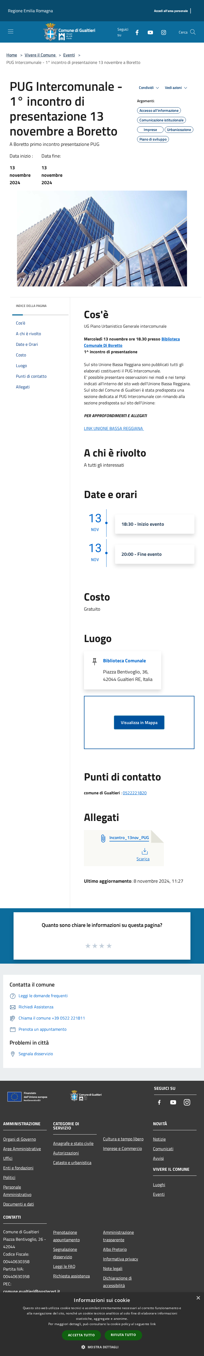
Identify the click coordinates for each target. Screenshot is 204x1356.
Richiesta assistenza (71, 1276)
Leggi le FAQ (64, 1266)
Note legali (112, 1268)
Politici (9, 1177)
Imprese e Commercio (122, 1148)
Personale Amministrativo (17, 1191)
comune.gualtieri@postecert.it (31, 1291)
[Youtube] (148, 31)
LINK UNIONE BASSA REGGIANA (114, 428)
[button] (101, 1347)
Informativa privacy (120, 1259)
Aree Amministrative (22, 1148)
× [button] (198, 1298)
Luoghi (159, 1184)
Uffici (7, 1158)
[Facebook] (135, 31)
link (153, 1324)
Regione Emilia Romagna (30, 10)
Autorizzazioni (66, 1153)
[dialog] (102, 1324)
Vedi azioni (173, 88)
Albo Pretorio (115, 1249)
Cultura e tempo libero (123, 1139)
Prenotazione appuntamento (66, 1236)
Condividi (146, 88)
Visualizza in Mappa (139, 722)
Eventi (69, 55)
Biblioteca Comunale (124, 660)
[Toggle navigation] (10, 31)
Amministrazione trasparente (118, 1236)
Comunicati (163, 1148)
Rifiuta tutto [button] (123, 1335)
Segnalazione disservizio (65, 1253)
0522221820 (135, 793)
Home (11, 55)
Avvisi (158, 1158)
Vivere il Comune (41, 55)
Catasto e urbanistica (72, 1162)
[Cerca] (193, 32)
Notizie (159, 1139)
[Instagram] (161, 31)
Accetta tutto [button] (81, 1335)
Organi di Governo (19, 1139)
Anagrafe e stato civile (73, 1143)
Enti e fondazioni (18, 1168)
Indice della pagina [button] (31, 305)
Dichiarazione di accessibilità (117, 1282)
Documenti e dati (18, 1204)
